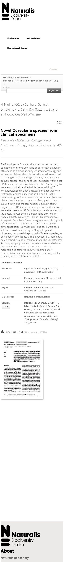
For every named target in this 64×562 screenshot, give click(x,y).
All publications (13, 38)
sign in (54, 69)
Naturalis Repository (15, 558)
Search (55, 90)
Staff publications (33, 38)
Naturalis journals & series (17, 48)
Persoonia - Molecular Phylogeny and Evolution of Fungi (30, 81)
